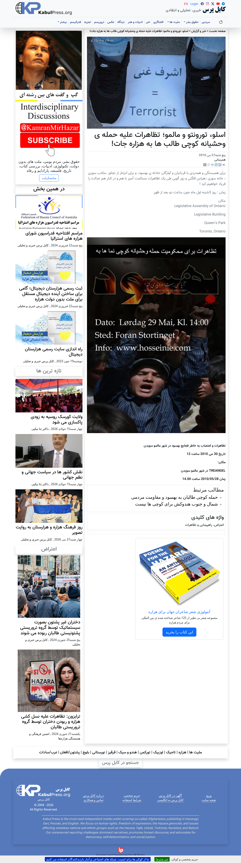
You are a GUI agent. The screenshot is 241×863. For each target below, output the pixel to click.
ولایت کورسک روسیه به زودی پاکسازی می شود (56, 419)
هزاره (182, 752)
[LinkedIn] (216, 164)
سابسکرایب (49, 178)
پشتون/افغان (70, 752)
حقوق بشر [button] (191, 22)
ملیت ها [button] (174, 22)
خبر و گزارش (198, 31)
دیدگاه (121, 22)
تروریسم (99, 22)
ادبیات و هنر (135, 22)
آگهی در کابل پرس (170, 795)
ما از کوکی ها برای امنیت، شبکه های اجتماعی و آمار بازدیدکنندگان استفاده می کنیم (97, 859)
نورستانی (98, 752)
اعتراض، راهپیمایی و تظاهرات (204, 525)
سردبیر (206, 22)
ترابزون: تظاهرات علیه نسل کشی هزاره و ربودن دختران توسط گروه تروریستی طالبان (50, 722)
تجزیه (87, 22)
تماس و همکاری (93, 800)
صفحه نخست (217, 31)
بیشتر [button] (63, 22)
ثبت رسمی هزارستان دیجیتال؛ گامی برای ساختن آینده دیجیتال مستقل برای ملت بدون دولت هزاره (50, 294)
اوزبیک (158, 752)
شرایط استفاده (132, 800)
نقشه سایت (208, 800)
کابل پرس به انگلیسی (170, 800)
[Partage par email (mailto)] (223, 164)
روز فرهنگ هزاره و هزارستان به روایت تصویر (49, 530)
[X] (204, 164)
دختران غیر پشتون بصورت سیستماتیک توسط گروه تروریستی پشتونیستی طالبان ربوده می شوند (50, 628)
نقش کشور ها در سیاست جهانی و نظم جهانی (52, 475)
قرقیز (112, 752)
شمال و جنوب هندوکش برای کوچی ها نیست (176, 504)
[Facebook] (219, 164)
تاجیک (171, 752)
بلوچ (86, 752)
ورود (209, 795)
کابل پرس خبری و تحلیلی (33, 245)
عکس (110, 22)
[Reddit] (208, 164)
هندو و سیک (127, 752)
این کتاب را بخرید (179, 632)
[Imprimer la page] (212, 164)
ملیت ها (195, 752)
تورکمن (145, 752)
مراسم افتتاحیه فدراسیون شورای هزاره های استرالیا (53, 236)
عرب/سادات (48, 752)
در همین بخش (49, 189)
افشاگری (158, 22)
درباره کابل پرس (93, 795)
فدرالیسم (75, 22)
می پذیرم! (162, 859)
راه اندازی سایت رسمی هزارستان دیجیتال (53, 352)
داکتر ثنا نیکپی (40, 429)
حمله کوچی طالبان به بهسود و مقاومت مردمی (174, 497)
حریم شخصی (132, 795)
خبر (148, 22)
